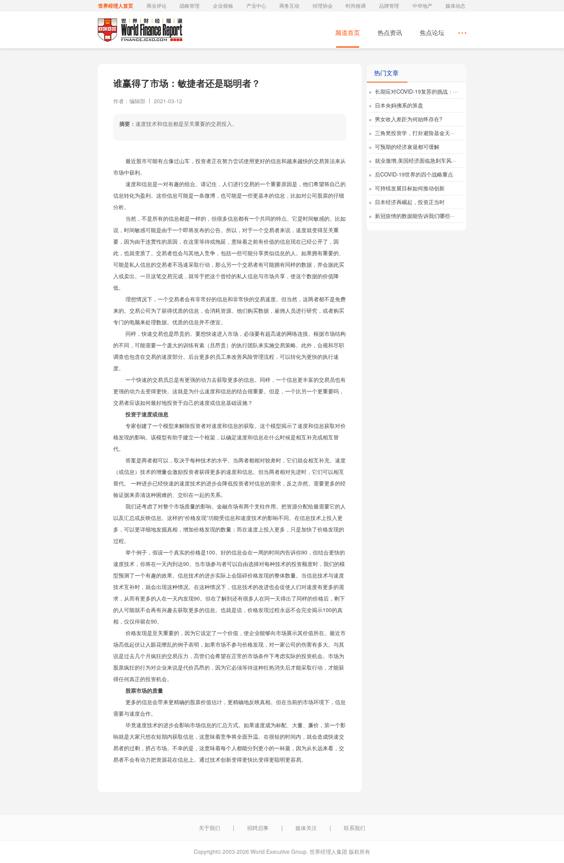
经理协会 (323, 5)
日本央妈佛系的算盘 (398, 105)
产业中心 (256, 5)
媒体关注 (306, 828)
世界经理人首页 (115, 5)
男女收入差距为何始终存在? (407, 119)
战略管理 (190, 5)
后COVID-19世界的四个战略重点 (413, 174)
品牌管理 (389, 5)
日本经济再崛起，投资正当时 (409, 202)
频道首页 (347, 32)
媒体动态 (455, 5)
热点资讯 (390, 32)
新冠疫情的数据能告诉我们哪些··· (414, 215)
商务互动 (289, 5)
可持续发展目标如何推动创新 (409, 188)
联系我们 (354, 828)
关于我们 (209, 828)
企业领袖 (223, 5)
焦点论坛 (432, 32)
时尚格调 (356, 5)
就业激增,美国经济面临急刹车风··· (414, 160)
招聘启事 (258, 828)
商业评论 (157, 5)
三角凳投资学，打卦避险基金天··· (414, 133)
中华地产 (422, 5)
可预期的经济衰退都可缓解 (406, 146)
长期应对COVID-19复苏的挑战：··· (415, 91)
